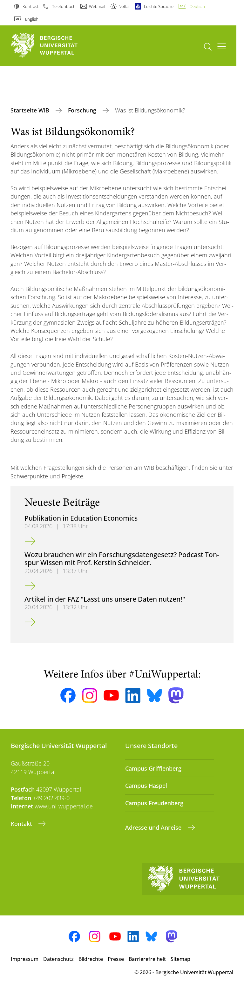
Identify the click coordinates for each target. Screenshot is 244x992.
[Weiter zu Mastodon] (176, 695)
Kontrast (30, 6)
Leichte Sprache (158, 6)
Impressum (24, 958)
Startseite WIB (30, 110)
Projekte (72, 476)
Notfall (125, 6)
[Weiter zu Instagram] (89, 695)
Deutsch (197, 6)
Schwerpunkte (29, 476)
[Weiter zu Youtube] (111, 695)
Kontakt (22, 823)
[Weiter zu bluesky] (154, 695)
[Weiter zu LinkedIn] (132, 695)
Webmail (97, 6)
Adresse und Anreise (154, 827)
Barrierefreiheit (147, 958)
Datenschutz (58, 958)
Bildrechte (90, 958)
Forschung (83, 110)
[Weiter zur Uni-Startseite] (55, 45)
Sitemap (180, 958)
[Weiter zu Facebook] (68, 695)
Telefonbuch (63, 6)
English (31, 19)
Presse (116, 958)
